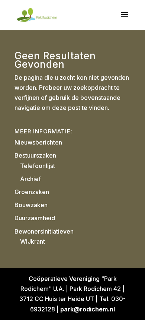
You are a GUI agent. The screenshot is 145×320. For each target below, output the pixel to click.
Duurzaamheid (34, 218)
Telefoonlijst (37, 165)
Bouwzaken (31, 205)
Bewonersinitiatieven (44, 231)
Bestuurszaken (35, 155)
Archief (30, 179)
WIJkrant (32, 241)
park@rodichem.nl (87, 309)
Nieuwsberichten (38, 142)
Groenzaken (31, 192)
